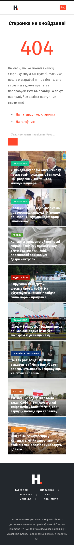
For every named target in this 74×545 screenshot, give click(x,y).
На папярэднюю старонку (35, 114)
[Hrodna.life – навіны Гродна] (16, 7)
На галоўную (25, 122)
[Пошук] (51, 7)
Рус (63, 7)
